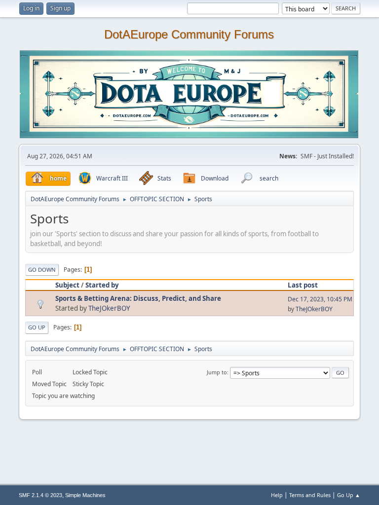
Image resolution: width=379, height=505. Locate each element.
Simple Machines (85, 495)
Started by (102, 285)
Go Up (36, 327)
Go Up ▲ (348, 495)
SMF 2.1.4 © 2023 (40, 495)
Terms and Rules (310, 495)
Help (277, 495)
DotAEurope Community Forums (189, 34)
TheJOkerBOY (109, 308)
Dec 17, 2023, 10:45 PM (320, 299)
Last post (303, 285)
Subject (67, 285)
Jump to (217, 372)
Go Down (42, 269)
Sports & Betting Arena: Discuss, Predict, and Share (138, 298)
